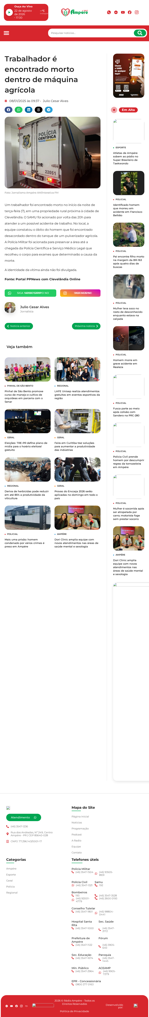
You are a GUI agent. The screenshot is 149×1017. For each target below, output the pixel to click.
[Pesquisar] (140, 33)
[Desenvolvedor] (136, 1006)
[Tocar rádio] (9, 12)
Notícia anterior (20, 326)
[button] (6, 33)
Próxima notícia (85, 326)
